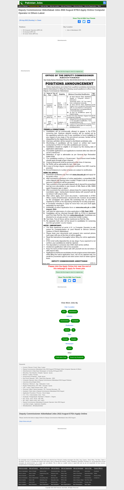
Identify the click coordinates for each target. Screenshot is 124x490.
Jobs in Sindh (32, 473)
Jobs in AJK (32, 482)
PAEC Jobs (64, 475)
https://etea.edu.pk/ (25, 421)
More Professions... (44, 484)
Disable (73, 339)
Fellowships (88, 475)
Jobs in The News (77, 473)
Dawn (39, 20)
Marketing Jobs (43, 480)
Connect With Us (98, 468)
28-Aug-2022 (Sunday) (27, 20)
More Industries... (55, 484)
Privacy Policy (97, 475)
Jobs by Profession (66, 6)
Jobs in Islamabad (23, 471)
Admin (67, 330)
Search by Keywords (76, 357)
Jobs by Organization (90, 6)
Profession (69, 325)
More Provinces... (33, 484)
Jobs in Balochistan (33, 477)
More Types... (88, 484)
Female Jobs (88, 482)
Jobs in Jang (76, 471)
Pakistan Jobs (34, 2)
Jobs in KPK (32, 475)
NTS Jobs (63, 482)
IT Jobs (41, 475)
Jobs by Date (44, 6)
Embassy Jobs (54, 473)
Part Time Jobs (88, 480)
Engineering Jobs (44, 473)
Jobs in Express (77, 475)
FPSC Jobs (64, 477)
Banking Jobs (54, 477)
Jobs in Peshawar (23, 477)
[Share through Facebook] (79, 21)
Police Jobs (64, 473)
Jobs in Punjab (32, 471)
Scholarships (88, 477)
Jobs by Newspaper (78, 468)
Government (64, 321)
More (99, 6)
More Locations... (23, 484)
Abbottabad (73, 311)
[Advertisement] (62, 54)
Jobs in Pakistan (23, 6)
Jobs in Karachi (22, 475)
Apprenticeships (89, 473)
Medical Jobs (43, 471)
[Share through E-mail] (88, 21)
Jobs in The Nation (77, 482)
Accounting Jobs (44, 477)
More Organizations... (66, 484)
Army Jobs (63, 471)
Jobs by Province (33, 468)
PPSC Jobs (64, 480)
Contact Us (96, 477)
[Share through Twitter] (84, 21)
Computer (75, 321)
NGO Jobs (53, 475)
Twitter (95, 473)
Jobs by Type (88, 468)
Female (65, 339)
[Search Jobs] (104, 2)
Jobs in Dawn (76, 477)
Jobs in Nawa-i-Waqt (78, 480)
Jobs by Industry (78, 6)
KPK (63, 311)
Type (69, 334)
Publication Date (61, 357)
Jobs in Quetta (22, 480)
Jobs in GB (31, 480)
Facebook (96, 471)
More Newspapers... (78, 484)
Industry (69, 316)
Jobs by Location (54, 6)
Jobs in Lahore (22, 473)
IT (73, 330)
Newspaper (69, 343)
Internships (87, 471)
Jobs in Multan (22, 482)
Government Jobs (34, 6)
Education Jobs (55, 480)
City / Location (69, 307)
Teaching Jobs (43, 482)
